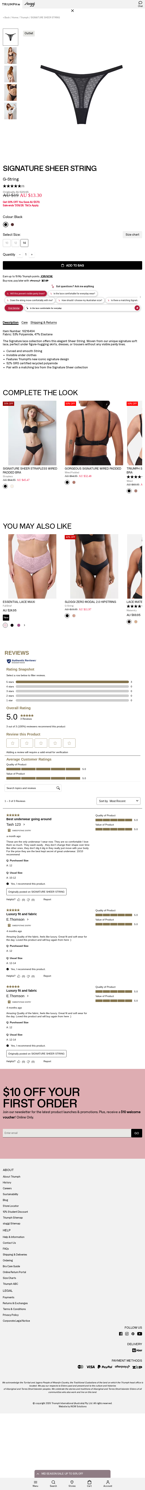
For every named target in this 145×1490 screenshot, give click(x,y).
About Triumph (11, 1176)
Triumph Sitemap (13, 1217)
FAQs (6, 1248)
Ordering (8, 1260)
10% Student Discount (15, 1212)
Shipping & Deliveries (15, 1254)
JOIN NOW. (46, 276)
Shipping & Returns (43, 322)
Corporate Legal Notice (16, 1321)
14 (24, 242)
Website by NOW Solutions (72, 1406)
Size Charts (9, 1278)
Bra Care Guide (11, 1266)
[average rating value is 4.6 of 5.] (136, 606)
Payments (8, 1297)
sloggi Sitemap (11, 1223)
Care (24, 322)
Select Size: (12, 234)
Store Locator (11, 1206)
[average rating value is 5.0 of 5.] (12, 186)
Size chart (132, 234)
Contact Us (9, 1243)
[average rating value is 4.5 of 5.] (136, 477)
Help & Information (13, 1237)
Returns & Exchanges (15, 1303)
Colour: (12, 217)
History (7, 1182)
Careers (7, 1188)
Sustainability (10, 1194)
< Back (6, 17)
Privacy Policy (11, 1315)
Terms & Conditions (14, 1309)
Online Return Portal (14, 1272)
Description (11, 322)
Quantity (9, 254)
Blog (5, 1200)
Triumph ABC (10, 1284)
